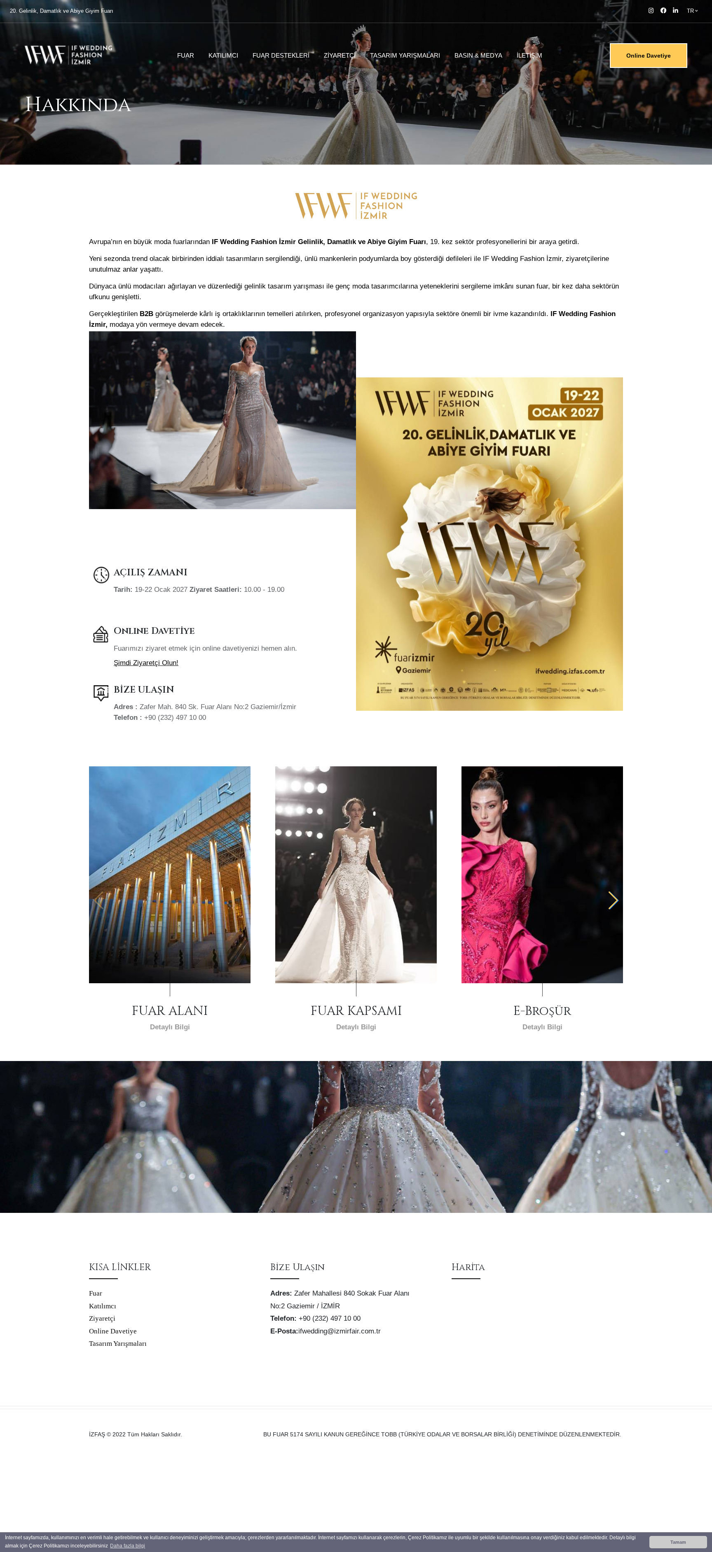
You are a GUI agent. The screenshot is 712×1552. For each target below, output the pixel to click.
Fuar (185, 55)
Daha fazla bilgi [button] (127, 1546)
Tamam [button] (678, 1542)
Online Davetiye (648, 55)
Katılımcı (223, 55)
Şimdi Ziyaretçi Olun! (146, 663)
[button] (613, 900)
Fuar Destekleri (281, 55)
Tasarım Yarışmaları (405, 55)
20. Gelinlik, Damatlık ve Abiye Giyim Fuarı (61, 11)
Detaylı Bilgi (170, 1027)
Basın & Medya (478, 55)
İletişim (529, 55)
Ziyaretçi (340, 55)
